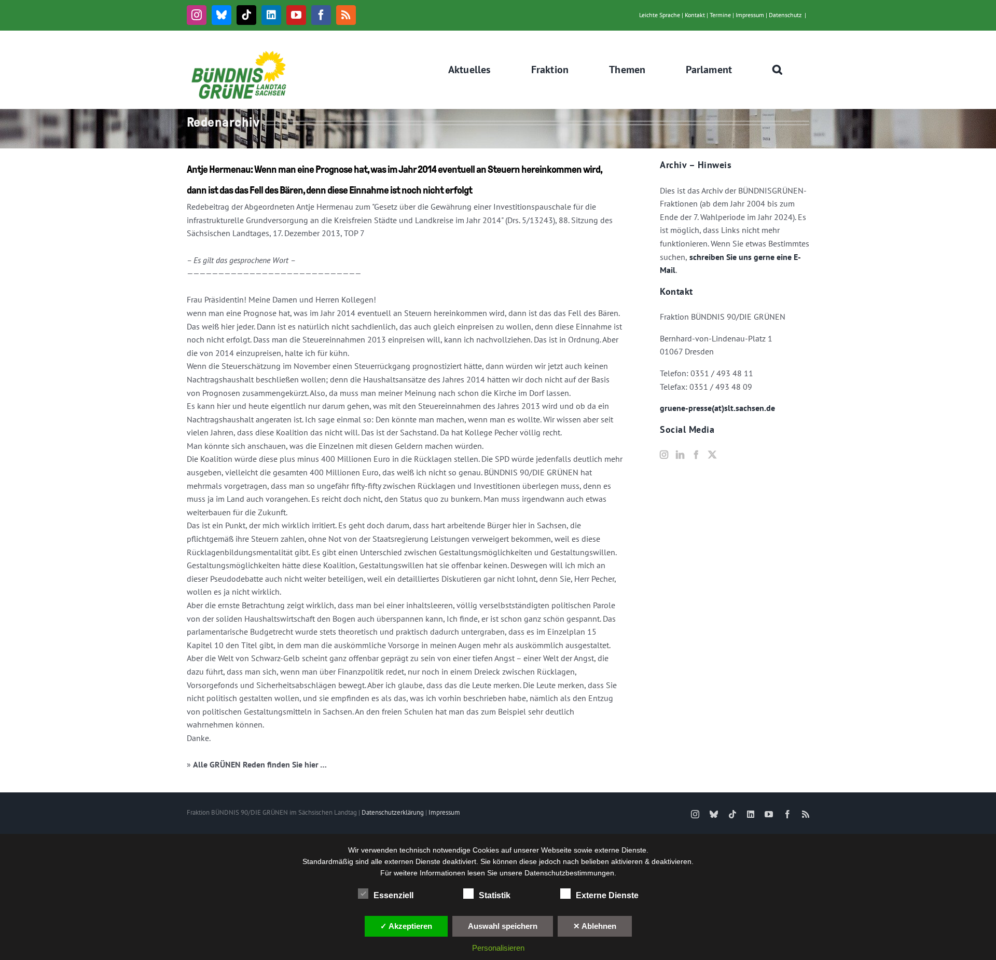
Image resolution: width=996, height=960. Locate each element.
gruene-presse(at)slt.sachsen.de (717, 408)
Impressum (750, 15)
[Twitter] (712, 454)
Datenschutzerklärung (393, 812)
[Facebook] (696, 454)
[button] (777, 69)
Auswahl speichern (502, 926)
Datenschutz (785, 15)
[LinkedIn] (680, 454)
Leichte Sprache (659, 15)
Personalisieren (498, 947)
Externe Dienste (607, 895)
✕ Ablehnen (594, 926)
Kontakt (695, 15)
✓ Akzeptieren (406, 926)
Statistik (494, 895)
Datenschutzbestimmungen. (570, 873)
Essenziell (393, 895)
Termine (720, 15)
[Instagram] (664, 454)
